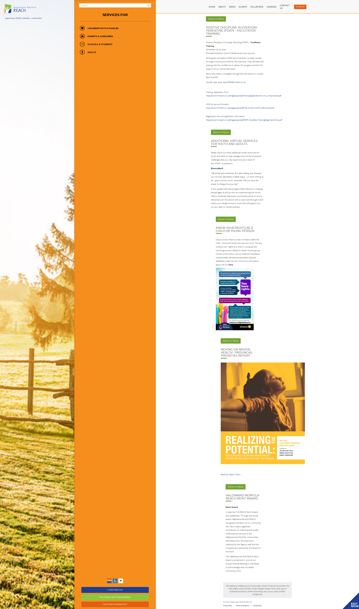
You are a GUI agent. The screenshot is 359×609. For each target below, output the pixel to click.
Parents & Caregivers (100, 36)
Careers (272, 7)
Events (243, 7)
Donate (300, 6)
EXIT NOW (355, 605)
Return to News (216, 19)
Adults (92, 52)
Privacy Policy (227, 605)
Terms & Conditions (242, 605)
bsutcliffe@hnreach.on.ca (234, 82)
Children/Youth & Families (103, 28)
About (222, 7)
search (148, 5)
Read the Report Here (230, 474)
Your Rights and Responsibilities (115, 597)
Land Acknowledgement (115, 604)
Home (212, 7)
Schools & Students (100, 44)
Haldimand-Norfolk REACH (241, 602)
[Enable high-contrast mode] (120, 581)
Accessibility (257, 605)
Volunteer (256, 7)
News (232, 7)
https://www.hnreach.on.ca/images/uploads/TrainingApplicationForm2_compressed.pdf (243, 95)
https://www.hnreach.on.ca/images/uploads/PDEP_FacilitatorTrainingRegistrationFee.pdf (244, 119)
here (231, 264)
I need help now (115, 590)
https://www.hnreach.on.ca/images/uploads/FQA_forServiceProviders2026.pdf (240, 107)
